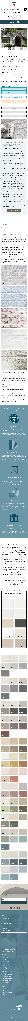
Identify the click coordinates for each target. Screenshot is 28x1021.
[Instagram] (17, 908)
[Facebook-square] (9, 908)
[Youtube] (11, 908)
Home (2, 53)
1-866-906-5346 (5, 920)
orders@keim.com (5, 930)
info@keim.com (5, 925)
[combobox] (8, 9)
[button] (25, 9)
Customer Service (5, 915)
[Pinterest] (19, 908)
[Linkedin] (14, 908)
